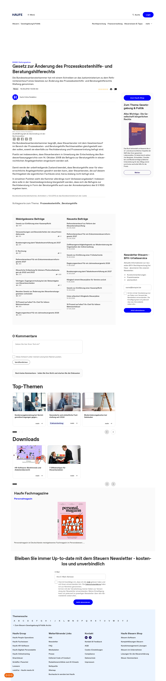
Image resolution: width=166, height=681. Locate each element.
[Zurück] (107, 432)
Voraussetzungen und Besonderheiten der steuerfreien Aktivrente (38, 233)
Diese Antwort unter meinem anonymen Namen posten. (39, 357)
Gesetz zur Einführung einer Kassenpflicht (33, 223)
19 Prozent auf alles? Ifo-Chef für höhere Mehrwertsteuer (32, 303)
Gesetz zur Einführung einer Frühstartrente (85, 255)
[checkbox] (13, 356)
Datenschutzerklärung (93, 584)
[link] (15, 23)
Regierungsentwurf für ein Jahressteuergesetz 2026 (37, 313)
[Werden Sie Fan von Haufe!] (90, 637)
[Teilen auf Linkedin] (30, 139)
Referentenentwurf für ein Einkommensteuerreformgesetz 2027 (38, 260)
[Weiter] (113, 432)
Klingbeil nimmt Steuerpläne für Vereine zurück (86, 279)
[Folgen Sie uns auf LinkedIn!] (86, 637)
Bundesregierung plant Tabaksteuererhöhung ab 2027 (38, 242)
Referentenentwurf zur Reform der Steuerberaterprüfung (81, 224)
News (15, 89)
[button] (148, 14)
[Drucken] (111, 89)
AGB (88, 582)
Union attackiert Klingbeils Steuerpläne (83, 296)
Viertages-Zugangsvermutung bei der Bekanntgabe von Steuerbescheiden (37, 282)
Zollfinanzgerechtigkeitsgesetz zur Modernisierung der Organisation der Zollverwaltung (89, 245)
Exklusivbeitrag (56, 423)
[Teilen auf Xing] (26, 139)
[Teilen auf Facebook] (22, 139)
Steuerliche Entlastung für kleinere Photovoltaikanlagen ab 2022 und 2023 (38, 271)
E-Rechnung (21, 251)
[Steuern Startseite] (18, 15)
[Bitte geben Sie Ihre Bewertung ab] (107, 89)
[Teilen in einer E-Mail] (14, 139)
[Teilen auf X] (18, 139)
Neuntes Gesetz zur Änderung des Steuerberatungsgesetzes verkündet (38, 292)
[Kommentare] (115, 89)
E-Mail (57, 572)
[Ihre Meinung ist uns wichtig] (9, 675)
